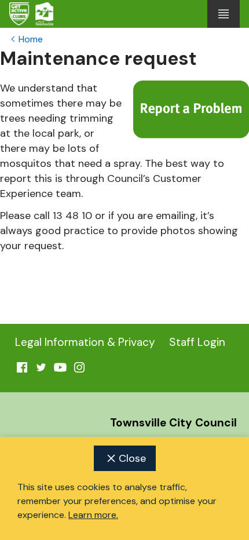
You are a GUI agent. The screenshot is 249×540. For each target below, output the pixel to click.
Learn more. (93, 515)
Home (31, 39)
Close (132, 458)
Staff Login (197, 342)
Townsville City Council (173, 422)
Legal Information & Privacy (85, 342)
